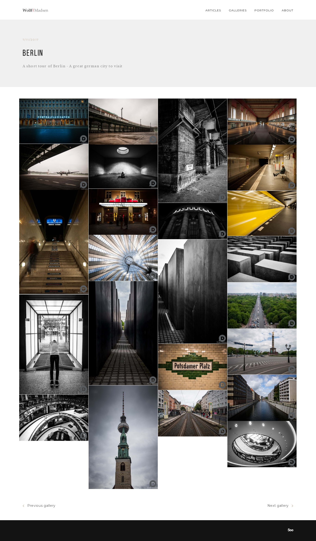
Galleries (238, 10)
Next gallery (278, 506)
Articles (213, 10)
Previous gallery (41, 506)
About (287, 10)
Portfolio (264, 10)
